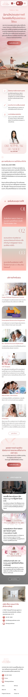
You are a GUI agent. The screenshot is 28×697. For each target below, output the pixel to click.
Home (3, 686)
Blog (15, 690)
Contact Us (16, 693)
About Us (4, 690)
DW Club (16, 686)
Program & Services (6, 693)
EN (14, 3)
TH (12, 3)
